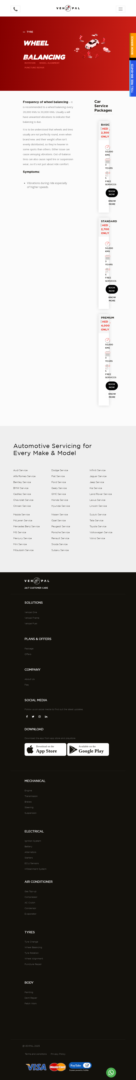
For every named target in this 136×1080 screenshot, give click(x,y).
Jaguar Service (98, 476)
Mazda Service (21, 514)
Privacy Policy (58, 1054)
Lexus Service (97, 500)
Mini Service (20, 544)
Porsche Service (60, 532)
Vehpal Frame (32, 618)
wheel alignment (49, 63)
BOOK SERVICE (132, 45)
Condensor (30, 908)
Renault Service (60, 538)
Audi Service (20, 470)
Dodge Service (59, 470)
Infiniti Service (97, 470)
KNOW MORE (112, 202)
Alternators (30, 852)
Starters (29, 858)
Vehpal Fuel (31, 623)
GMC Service (58, 494)
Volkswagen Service (101, 532)
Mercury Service (22, 538)
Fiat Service (58, 476)
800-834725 (132, 71)
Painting (29, 992)
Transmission (31, 796)
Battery (28, 846)
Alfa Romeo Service (24, 476)
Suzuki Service (98, 514)
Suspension (30, 813)
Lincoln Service (98, 506)
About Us (29, 679)
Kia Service (96, 488)
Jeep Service (97, 482)
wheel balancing (47, 58)
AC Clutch (30, 902)
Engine (28, 790)
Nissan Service (59, 514)
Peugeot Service (60, 526)
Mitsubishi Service (23, 550)
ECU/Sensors (32, 863)
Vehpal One (31, 612)
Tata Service (96, 520)
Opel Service (58, 520)
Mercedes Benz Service (26, 526)
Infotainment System (35, 869)
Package (29, 648)
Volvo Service (97, 538)
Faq (27, 685)
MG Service (19, 532)
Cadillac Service (22, 494)
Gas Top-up (30, 891)
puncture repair (34, 68)
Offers (28, 654)
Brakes (28, 802)
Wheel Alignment (34, 958)
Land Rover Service (101, 494)
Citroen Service (22, 506)
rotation (30, 63)
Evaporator (30, 914)
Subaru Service (60, 550)
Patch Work (31, 1003)
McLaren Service (22, 520)
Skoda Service (59, 544)
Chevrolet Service (23, 500)
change (29, 58)
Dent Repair (31, 998)
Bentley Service (22, 482)
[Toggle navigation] (120, 9)
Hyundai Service (60, 506)
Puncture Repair (33, 964)
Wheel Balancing (33, 947)
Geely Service (59, 488)
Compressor (31, 897)
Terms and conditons (36, 1054)
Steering (29, 807)
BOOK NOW (111, 193)
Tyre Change (31, 942)
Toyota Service (98, 526)
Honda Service (59, 500)
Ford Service (58, 482)
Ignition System (33, 841)
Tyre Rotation (32, 953)
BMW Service (20, 488)
